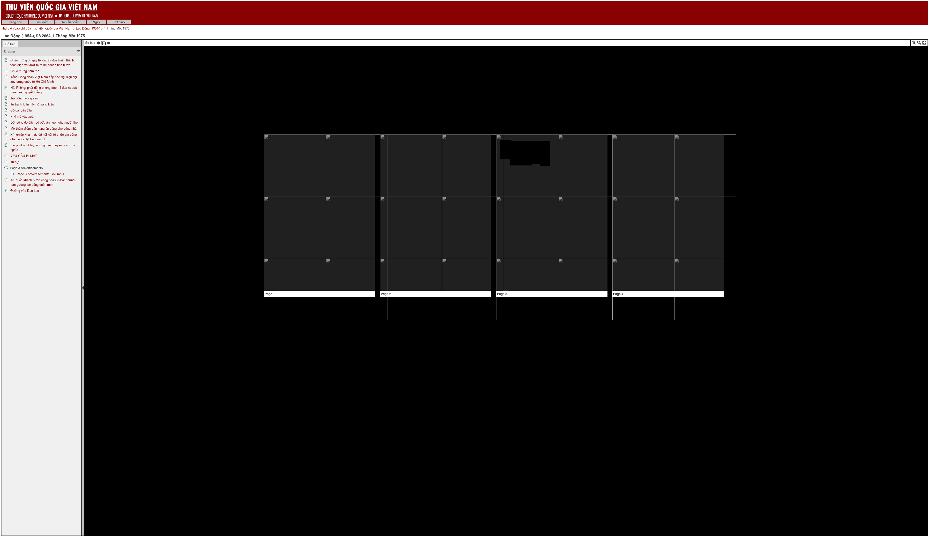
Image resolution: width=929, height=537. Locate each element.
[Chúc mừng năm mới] (353, 152)
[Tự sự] (557, 240)
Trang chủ (15, 22)
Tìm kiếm (41, 22)
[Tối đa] (924, 43)
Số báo (10, 44)
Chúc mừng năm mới (25, 70)
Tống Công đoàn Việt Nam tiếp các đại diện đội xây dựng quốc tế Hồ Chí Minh (43, 79)
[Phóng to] (914, 43)
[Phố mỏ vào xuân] (506, 149)
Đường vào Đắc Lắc (24, 190)
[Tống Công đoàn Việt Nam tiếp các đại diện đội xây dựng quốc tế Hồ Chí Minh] (349, 179)
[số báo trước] (98, 42)
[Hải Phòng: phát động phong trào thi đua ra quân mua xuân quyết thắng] (297, 231)
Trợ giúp (119, 22)
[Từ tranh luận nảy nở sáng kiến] (410, 251)
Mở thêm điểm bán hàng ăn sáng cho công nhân (44, 128)
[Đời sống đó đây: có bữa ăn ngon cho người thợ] (531, 175)
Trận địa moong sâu (24, 98)
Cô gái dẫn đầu (21, 110)
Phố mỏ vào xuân (22, 116)
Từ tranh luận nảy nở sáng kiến (32, 104)
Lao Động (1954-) (88, 28)
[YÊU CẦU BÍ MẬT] (577, 195)
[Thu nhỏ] (919, 43)
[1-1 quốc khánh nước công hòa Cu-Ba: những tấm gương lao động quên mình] (634, 174)
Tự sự (14, 161)
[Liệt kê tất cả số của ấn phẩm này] (103, 42)
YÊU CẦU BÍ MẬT (23, 155)
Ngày (96, 22)
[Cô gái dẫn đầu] (476, 175)
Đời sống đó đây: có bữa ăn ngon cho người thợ (44, 122)
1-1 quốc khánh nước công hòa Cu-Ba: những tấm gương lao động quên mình (42, 182)
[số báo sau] (109, 42)
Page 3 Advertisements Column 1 (40, 174)
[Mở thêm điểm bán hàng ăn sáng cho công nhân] (505, 223)
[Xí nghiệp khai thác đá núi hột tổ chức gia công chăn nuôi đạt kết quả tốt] (525, 245)
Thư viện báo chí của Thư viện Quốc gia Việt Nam (36, 28)
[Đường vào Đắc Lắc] (658, 228)
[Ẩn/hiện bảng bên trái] (83, 288)
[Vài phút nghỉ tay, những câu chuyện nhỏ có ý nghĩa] (577, 148)
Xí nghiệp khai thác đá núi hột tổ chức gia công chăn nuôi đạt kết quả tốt (43, 136)
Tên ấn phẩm (70, 22)
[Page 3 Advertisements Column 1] (539, 279)
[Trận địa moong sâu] (416, 192)
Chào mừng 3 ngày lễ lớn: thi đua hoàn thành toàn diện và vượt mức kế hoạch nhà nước (42, 62)
